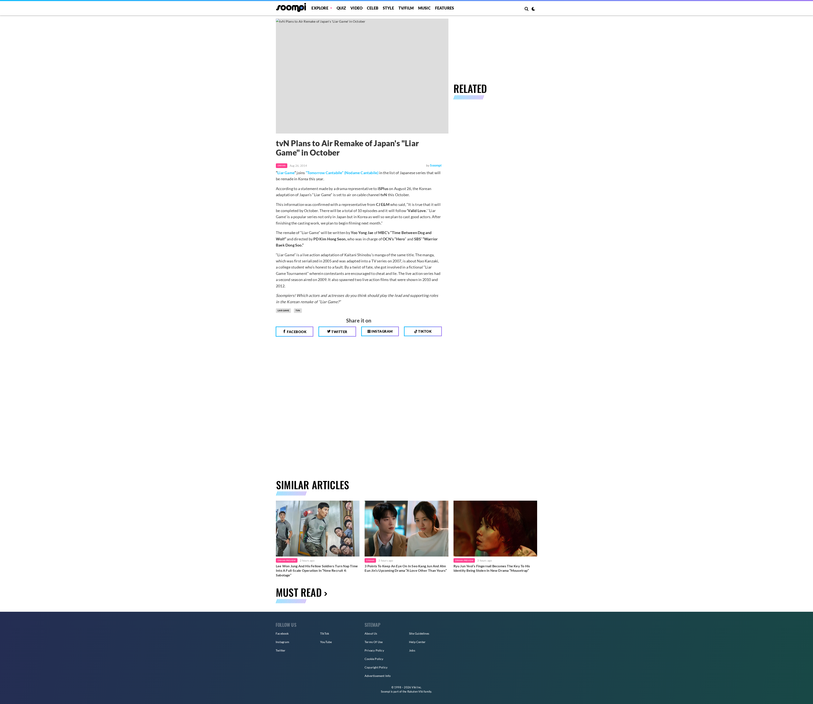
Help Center (417, 642)
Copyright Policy (376, 667)
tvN (298, 310)
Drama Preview (287, 560)
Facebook (296, 332)
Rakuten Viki (415, 691)
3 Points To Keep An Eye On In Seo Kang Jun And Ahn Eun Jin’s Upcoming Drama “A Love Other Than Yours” (406, 568)
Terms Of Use (374, 642)
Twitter (339, 332)
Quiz (341, 8)
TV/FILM (406, 8)
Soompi (435, 165)
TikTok (324, 633)
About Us (371, 633)
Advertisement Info (378, 676)
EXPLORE (319, 8)
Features (444, 8)
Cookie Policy (374, 659)
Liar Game (286, 172)
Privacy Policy (374, 650)
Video (356, 8)
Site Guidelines (419, 633)
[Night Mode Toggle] (533, 9)
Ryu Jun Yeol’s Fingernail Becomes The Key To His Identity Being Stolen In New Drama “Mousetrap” (492, 568)
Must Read (299, 592)
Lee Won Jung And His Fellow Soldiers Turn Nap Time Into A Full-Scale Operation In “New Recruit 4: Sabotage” (317, 570)
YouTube (326, 642)
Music (424, 8)
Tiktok (425, 331)
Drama (282, 165)
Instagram (382, 331)
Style (388, 8)
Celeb (372, 8)
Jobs (412, 650)
